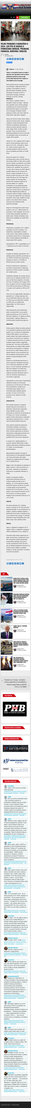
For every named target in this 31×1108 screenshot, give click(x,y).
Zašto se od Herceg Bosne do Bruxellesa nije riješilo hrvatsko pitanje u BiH (20, 611)
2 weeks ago (20, 998)
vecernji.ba (9, 559)
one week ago (17, 888)
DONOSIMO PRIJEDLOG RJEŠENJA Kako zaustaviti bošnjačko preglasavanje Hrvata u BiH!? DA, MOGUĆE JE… (21, 596)
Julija (9, 796)
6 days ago (13, 838)
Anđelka (7, 54)
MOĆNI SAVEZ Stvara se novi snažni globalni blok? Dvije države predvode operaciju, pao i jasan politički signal (21, 581)
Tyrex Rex (11, 916)
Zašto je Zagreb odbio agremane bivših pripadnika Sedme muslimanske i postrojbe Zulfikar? (14, 1022)
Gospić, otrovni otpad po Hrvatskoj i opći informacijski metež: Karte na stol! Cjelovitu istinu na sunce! (14, 886)
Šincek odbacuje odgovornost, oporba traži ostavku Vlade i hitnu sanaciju (15, 941)
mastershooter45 (13, 976)
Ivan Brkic (11, 786)
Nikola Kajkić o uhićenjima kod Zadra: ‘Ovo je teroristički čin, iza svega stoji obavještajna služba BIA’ (15, 837)
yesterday (22, 793)
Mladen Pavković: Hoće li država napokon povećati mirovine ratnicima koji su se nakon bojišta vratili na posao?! (15, 996)
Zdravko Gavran (13, 938)
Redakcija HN (20, 585)
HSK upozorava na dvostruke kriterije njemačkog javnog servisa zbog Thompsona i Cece (20, 660)
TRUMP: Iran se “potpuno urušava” (20, 626)
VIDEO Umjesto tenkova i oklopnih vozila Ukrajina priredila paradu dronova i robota (21, 644)
